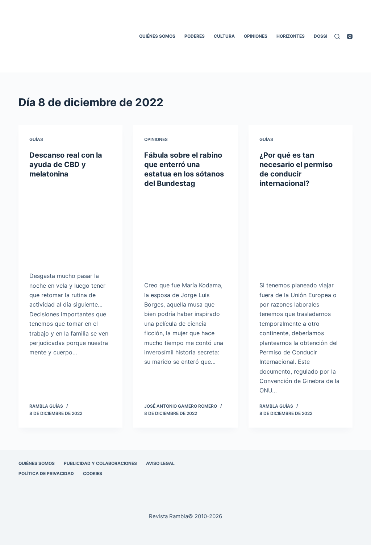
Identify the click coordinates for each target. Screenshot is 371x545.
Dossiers (324, 36)
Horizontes (290, 36)
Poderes (194, 36)
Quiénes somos (157, 36)
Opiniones (255, 36)
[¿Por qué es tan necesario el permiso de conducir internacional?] (301, 234)
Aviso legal (160, 463)
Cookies (92, 473)
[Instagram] (350, 36)
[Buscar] (337, 36)
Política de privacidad (46, 473)
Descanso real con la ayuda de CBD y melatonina (65, 164)
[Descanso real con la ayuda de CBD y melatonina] (70, 225)
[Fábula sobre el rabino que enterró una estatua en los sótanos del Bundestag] (185, 234)
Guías (36, 139)
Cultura (224, 36)
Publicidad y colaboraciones (100, 463)
